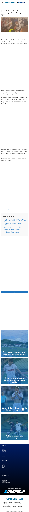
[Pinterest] (16, 34)
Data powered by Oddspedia (14, 488)
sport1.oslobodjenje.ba (6, 209)
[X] (13, 34)
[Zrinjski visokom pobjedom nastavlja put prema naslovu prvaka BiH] (14, 399)
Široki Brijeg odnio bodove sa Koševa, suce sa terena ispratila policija (14, 380)
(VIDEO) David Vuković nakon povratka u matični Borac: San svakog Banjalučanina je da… (15, 220)
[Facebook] (9, 34)
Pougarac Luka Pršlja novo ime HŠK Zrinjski (13, 224)
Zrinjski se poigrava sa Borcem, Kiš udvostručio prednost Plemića (13, 231)
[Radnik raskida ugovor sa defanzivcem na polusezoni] (14, 427)
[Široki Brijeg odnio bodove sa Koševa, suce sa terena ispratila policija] (14, 371)
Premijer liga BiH (5, 7)
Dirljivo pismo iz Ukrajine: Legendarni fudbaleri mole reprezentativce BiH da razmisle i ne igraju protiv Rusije (13, 228)
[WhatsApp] (19, 34)
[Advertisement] (14, 66)
